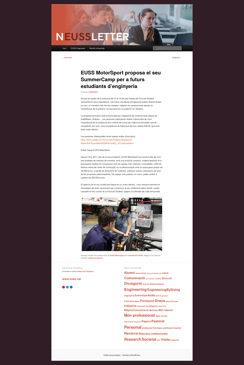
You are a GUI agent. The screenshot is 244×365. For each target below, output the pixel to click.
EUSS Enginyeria (78, 48)
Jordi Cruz (162, 306)
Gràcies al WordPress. (131, 355)
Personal (132, 327)
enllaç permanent (95, 258)
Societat (149, 339)
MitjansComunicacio (136, 310)
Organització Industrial (132, 322)
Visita (165, 339)
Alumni (129, 272)
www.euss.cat (71, 279)
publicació (168, 327)
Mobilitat (153, 310)
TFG (158, 340)
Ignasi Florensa (172, 301)
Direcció (167, 278)
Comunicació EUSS (135, 255)
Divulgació (133, 283)
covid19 (158, 278)
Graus (160, 300)
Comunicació (134, 277)
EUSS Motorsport (117, 255)
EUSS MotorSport (132, 301)
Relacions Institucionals (153, 333)
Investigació (152, 306)
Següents (177, 57)
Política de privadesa (112, 355)
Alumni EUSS (140, 273)
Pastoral (158, 321)
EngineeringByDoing (163, 289)
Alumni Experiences (154, 273)
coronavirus (149, 279)
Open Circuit (161, 315)
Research (132, 339)
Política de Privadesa (85, 271)
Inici (64, 48)
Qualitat (177, 328)
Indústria (130, 306)
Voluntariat (174, 340)
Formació (147, 300)
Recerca (131, 333)
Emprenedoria (157, 284)
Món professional (139, 315)
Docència (145, 284)
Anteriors (67, 57)
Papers (146, 321)
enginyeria (129, 295)
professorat (147, 328)
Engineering (135, 289)
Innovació (141, 306)
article (165, 273)
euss (151, 295)
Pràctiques (157, 328)
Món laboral (165, 310)
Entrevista (141, 295)
